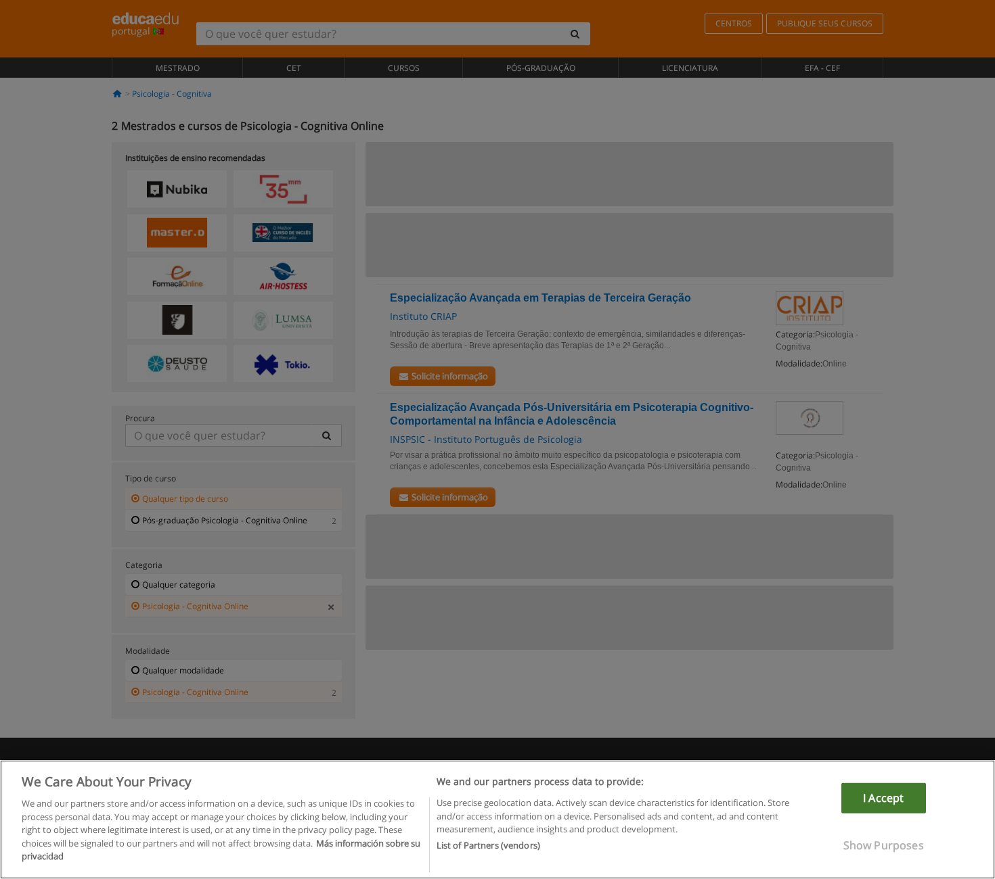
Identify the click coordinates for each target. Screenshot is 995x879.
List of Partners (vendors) (488, 846)
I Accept (883, 797)
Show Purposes (883, 845)
